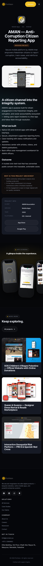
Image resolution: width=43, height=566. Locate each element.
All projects (9, 329)
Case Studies (6, 506)
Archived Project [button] (21, 45)
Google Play (21, 229)
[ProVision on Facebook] (4, 493)
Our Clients (5, 510)
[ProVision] (9, 4)
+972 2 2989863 (7, 541)
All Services (5, 503)
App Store (21, 223)
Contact (31, 4)
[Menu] (39, 4)
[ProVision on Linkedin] (9, 493)
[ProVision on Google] (19, 493)
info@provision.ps (7, 538)
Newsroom (5, 526)
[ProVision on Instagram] (14, 493)
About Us (5, 519)
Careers (4, 522)
